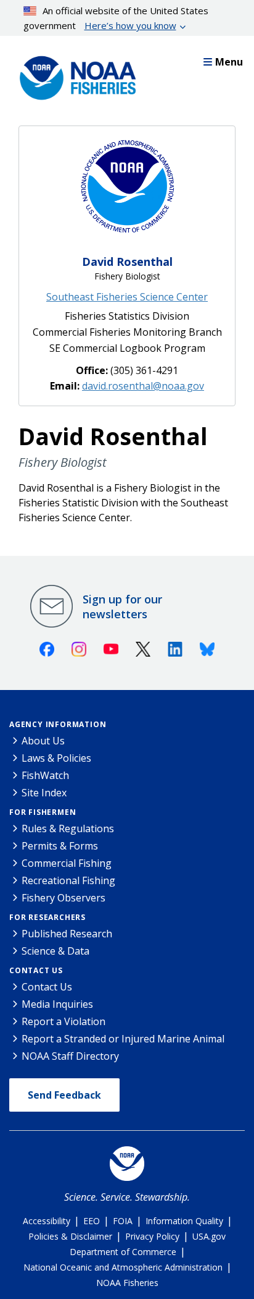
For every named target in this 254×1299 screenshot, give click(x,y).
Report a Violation (63, 1021)
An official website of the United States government (116, 18)
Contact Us (36, 970)
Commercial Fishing (67, 863)
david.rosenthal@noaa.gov (143, 386)
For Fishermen (42, 812)
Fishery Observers (63, 898)
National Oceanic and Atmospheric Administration (123, 1267)
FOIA (123, 1221)
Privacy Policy (152, 1236)
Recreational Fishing (68, 880)
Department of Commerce (123, 1252)
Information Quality (184, 1221)
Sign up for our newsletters (122, 606)
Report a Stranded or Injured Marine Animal (123, 1039)
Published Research (67, 933)
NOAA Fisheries (127, 1282)
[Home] (74, 75)
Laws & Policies (56, 758)
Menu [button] (229, 62)
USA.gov (209, 1236)
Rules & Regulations (68, 828)
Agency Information (57, 724)
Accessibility (46, 1221)
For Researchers (47, 917)
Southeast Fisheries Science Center (127, 297)
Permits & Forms (60, 846)
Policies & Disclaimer (70, 1236)
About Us (43, 740)
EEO (91, 1221)
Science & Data (55, 951)
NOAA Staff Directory (70, 1056)
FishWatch (45, 775)
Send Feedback (64, 1095)
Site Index (44, 792)
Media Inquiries (57, 1004)
